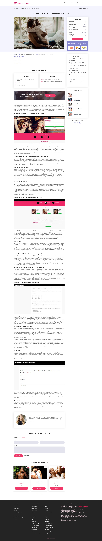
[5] (26, 437)
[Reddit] (75, 123)
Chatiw (46, 508)
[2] (22, 437)
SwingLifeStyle (34, 508)
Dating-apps (34, 521)
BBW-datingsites (35, 527)
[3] (23, 437)
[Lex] (70, 114)
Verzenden (18, 455)
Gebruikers (71, 74)
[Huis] (21, 3)
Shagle (33, 517)
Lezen (21, 485)
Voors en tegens (72, 60)
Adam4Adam (34, 506)
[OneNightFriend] (84, 48)
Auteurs (15, 510)
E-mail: (41, 440)
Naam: (15, 440)
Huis (65, 2)
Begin (50, 95)
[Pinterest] (23, 57)
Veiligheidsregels (17, 515)
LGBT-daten (47, 519)
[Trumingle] (70, 109)
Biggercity (33, 515)
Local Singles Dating (35, 533)
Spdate (46, 517)
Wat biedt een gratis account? (74, 82)
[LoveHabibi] (70, 104)
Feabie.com (47, 514)
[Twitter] (20, 57)
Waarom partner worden (19, 517)
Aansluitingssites (48, 523)
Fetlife (46, 506)
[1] (21, 437)
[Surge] (70, 95)
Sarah (30, 415)
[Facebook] (15, 57)
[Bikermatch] (70, 100)
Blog (78, 2)
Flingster (33, 512)
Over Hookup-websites (18, 512)
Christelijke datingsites (49, 527)
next (41, 494)
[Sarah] (21, 419)
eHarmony (34, 519)
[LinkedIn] (17, 57)
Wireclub (33, 514)
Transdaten (34, 531)
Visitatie (77, 39)
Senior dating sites (35, 529)
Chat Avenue (34, 510)
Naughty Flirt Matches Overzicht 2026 (76, 58)
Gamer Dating (48, 531)
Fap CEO (46, 515)
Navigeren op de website (73, 70)
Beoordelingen (72, 2)
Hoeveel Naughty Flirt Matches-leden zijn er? (77, 76)
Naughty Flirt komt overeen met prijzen (76, 81)
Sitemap (15, 519)
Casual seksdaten (17, 63)
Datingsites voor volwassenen (51, 533)
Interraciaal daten (35, 523)
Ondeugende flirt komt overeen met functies (77, 72)
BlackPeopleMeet (48, 512)
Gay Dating (47, 529)
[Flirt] (71, 48)
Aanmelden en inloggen (73, 68)
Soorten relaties (17, 60)
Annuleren (26, 455)
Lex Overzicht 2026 (77, 114)
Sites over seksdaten (36, 525)
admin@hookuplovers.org (83, 506)
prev (37, 494)
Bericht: (15, 445)
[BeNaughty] (77, 48)
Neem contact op (17, 514)
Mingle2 (46, 510)
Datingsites (47, 521)
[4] (24, 437)
